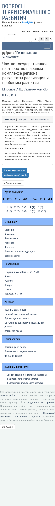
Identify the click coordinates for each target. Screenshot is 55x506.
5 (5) (40, 207)
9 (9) (32, 211)
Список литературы (39, 119)
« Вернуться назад (13, 183)
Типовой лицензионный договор (21, 314)
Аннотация (10, 119)
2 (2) (17, 207)
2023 (42, 199)
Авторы (22, 119)
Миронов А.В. (12, 89)
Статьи (8, 289)
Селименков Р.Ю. (36, 89)
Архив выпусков (14, 192)
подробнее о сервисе (41, 402)
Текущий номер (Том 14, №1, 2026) (22, 272)
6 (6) (9, 211)
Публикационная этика (17, 318)
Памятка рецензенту (15, 347)
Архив (8, 276)
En (51, 39)
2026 (17, 199)
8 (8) (24, 211)
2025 (25, 199)
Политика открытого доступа (20, 251)
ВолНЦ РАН (27, 22)
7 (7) (17, 211)
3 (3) (24, 207)
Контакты (9, 247)
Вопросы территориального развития (26, 12)
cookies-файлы (8, 395)
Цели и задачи (12, 255)
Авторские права (13, 331)
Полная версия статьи (15, 170)
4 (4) (32, 207)
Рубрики (9, 280)
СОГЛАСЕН (7, 426)
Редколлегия (11, 238)
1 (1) (9, 207)
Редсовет (9, 242)
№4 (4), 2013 (9, 95)
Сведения (9, 229)
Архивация (10, 234)
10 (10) (42, 211)
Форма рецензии (13, 355)
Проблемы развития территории (22, 379)
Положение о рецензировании (20, 351)
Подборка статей (13, 293)
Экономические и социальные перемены (27, 374)
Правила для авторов (15, 309)
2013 (9, 199)
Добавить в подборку (14, 175)
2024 (34, 199)
